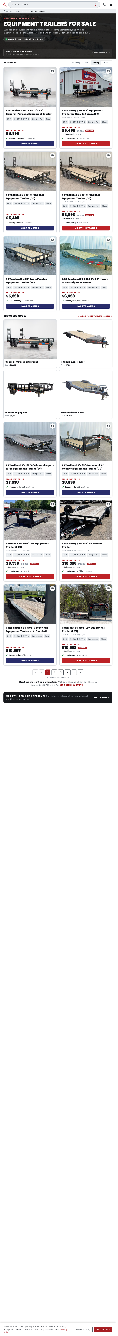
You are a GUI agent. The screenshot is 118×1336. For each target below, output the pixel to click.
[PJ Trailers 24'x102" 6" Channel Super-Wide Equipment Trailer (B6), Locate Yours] (30, 442)
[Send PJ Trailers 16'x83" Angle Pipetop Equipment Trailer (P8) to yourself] (52, 239)
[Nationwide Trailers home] (4, 4)
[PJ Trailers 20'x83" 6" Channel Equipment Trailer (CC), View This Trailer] (86, 171)
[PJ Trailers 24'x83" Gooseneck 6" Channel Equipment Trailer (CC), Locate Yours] (86, 442)
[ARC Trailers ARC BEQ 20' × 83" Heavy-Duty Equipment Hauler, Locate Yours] (86, 255)
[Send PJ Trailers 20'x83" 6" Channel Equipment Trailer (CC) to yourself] (52, 155)
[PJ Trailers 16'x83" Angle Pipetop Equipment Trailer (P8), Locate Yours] (30, 255)
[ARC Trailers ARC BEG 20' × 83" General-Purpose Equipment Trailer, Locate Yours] (30, 87)
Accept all (103, 1329)
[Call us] (104, 4)
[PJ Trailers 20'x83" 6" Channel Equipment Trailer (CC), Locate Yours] (30, 171)
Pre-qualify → (102, 697)
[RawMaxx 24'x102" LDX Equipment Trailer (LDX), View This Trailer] (30, 520)
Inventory (20, 11)
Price (105, 63)
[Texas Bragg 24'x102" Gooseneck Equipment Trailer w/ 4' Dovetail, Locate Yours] (30, 604)
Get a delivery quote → (72, 685)
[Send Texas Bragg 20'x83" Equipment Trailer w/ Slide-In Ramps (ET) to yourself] (108, 71)
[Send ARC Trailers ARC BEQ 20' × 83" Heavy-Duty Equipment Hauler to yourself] (108, 239)
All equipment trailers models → (95, 316)
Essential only (83, 1329)
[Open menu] (111, 4)
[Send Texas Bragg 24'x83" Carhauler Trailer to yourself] (108, 504)
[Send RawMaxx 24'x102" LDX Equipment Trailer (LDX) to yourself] (52, 504)
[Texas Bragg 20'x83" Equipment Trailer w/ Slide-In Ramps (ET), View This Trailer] (86, 87)
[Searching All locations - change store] (95, 4)
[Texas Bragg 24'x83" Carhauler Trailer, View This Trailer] (86, 520)
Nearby (96, 63)
